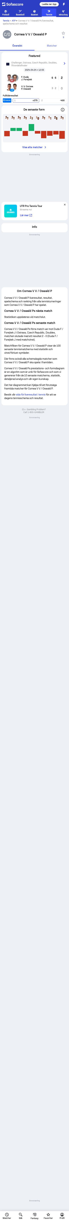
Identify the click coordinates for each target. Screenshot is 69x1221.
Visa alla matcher (32, 147)
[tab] (17, 45)
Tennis (6, 20)
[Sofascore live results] (15, 4)
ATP (14, 20)
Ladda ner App (49, 4)
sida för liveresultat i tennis (30, 394)
